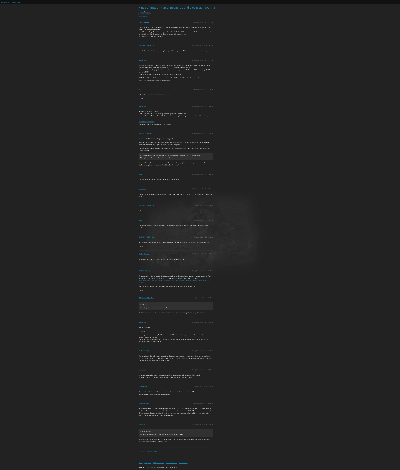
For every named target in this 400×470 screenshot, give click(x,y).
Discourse (150, 467)
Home (140, 463)
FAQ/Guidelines (158, 463)
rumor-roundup (143, 16)
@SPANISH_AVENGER (146, 122)
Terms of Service (171, 463)
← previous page (144, 451)
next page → (154, 451)
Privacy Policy (183, 463)
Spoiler (143, 331)
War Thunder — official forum (11, 2)
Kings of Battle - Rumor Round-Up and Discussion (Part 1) (177, 7)
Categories (147, 463)
